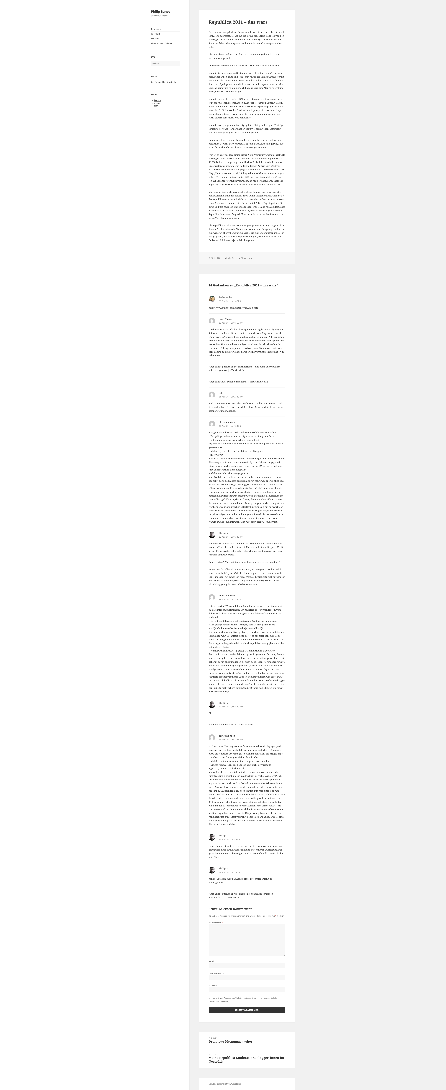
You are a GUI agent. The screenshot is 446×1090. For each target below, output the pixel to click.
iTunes (157, 103)
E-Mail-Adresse (217, 973)
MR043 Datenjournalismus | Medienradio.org (243, 381)
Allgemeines (246, 258)
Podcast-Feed (219, 65)
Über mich (155, 34)
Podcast (157, 100)
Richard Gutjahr (266, 102)
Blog (156, 106)
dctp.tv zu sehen (247, 54)
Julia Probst (250, 102)
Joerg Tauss (225, 319)
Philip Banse (160, 11)
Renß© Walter (229, 106)
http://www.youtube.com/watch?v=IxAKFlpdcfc (233, 307)
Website (213, 985)
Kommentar (216, 922)
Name (212, 961)
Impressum (156, 29)
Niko (230, 76)
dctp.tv (212, 76)
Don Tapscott (227, 158)
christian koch (227, 422)
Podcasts (155, 38)
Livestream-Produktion (161, 43)
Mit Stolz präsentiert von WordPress (225, 1084)
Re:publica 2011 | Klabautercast (236, 724)
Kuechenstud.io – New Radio (163, 82)
